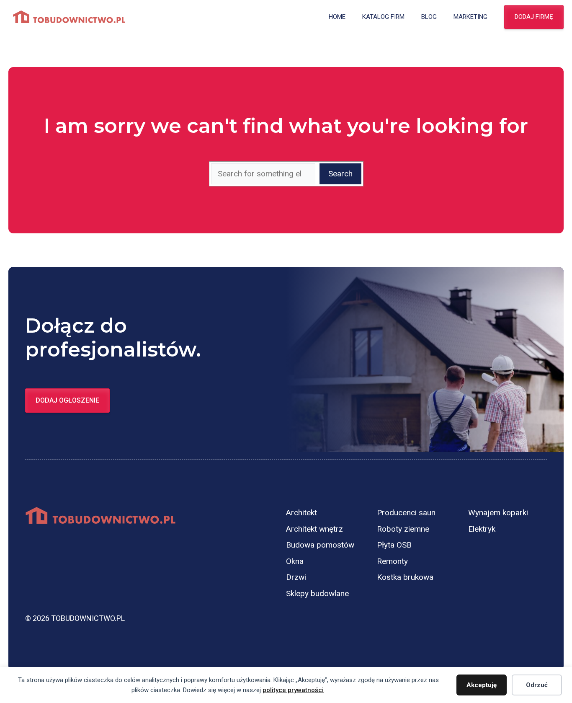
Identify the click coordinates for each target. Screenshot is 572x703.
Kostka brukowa (405, 577)
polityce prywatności (293, 690)
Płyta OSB (394, 545)
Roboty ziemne (403, 529)
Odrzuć (537, 685)
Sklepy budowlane (317, 593)
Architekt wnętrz (314, 529)
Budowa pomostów (320, 545)
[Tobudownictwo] (69, 16)
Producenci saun (406, 512)
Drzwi (296, 577)
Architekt (301, 512)
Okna (295, 561)
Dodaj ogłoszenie (67, 400)
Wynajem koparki (498, 512)
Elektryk (481, 529)
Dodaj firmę (534, 17)
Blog (429, 17)
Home (337, 17)
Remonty (392, 561)
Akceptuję (481, 685)
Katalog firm (383, 17)
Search (340, 173)
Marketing (470, 17)
